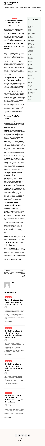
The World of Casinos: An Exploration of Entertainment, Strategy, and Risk (20, 274)
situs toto (30, 48)
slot (29, 55)
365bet (29, 29)
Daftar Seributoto (31, 47)
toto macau (30, 37)
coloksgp (30, 64)
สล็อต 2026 (30, 54)
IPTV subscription (31, 92)
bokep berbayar (31, 53)
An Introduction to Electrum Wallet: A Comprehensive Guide (9, 274)
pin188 (29, 86)
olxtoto (29, 30)
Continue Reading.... (8, 321)
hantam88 (30, 32)
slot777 (29, 65)
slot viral (30, 62)
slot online (30, 75)
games (17, 7)
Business (7, 7)
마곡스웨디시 (31, 97)
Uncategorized (8, 297)
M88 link (30, 27)
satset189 (30, 61)
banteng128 (30, 93)
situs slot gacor (31, 79)
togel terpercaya (31, 33)
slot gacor (30, 57)
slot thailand (30, 60)
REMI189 (30, 82)
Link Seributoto (31, 44)
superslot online (31, 76)
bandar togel (30, 34)
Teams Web (30, 50)
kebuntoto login (31, 78)
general (21, 7)
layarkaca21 (30, 26)
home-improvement (32, 7)
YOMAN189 (30, 81)
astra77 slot (30, 99)
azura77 (30, 43)
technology (38, 10)
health (25, 7)
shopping (39, 7)
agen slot (30, 39)
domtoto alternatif (31, 41)
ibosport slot (30, 90)
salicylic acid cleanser (32, 89)
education (12, 7)
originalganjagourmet (11, 3)
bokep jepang (31, 40)
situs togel (30, 46)
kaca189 (30, 96)
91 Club (29, 36)
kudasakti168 (31, 95)
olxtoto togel (30, 72)
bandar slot (30, 25)
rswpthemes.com (24, 440)
